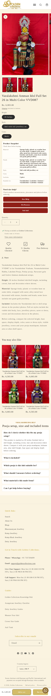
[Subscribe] (39, 643)
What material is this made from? (19, 481)
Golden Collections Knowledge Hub (19, 597)
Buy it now (40, 692)
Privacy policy (42, 685)
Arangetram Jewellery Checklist (17, 603)
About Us (8, 521)
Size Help (25, 199)
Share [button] (6, 258)
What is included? (12, 458)
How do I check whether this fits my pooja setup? (23, 434)
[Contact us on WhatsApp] (45, 690)
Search (7, 517)
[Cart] (47, 5)
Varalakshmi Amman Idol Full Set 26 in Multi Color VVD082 (37, 407)
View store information (13, 237)
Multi (6, 136)
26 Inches (8, 117)
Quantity (5, 217)
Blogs (7, 525)
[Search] (40, 4)
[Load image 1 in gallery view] (9, 85)
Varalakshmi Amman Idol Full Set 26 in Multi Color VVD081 (37, 372)
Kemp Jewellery (11, 533)
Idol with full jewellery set (15, 127)
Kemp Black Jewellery (13, 537)
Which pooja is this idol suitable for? (20, 465)
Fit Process (25, 205)
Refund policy (30, 685)
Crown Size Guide (12, 621)
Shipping (4, 108)
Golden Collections (16, 685)
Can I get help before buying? (17, 488)
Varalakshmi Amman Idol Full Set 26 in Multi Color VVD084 (13, 407)
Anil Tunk (9, 627)
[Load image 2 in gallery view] (25, 85)
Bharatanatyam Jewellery (14, 529)
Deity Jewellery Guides (14, 609)
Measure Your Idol (12, 615)
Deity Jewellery (11, 542)
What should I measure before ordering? (22, 473)
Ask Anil (25, 210)
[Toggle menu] (34, 4)
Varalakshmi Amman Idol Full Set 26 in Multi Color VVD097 (13, 372)
